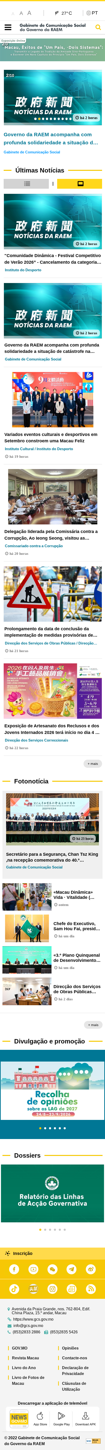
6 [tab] (64, 1128)
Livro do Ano (24, 1368)
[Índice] (7, 27)
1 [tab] (40, 1128)
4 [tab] (54, 1128)
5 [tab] (59, 1128)
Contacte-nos (74, 1358)
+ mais (93, 764)
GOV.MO (19, 1348)
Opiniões (70, 1348)
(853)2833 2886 (26, 1332)
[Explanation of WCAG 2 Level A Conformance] (93, 1441)
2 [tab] (45, 1128)
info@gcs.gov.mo (28, 1326)
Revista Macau (25, 1358)
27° (67, 13)
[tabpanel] (52, 1091)
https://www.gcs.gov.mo (33, 1319)
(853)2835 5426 (64, 1332)
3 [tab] (50, 1128)
